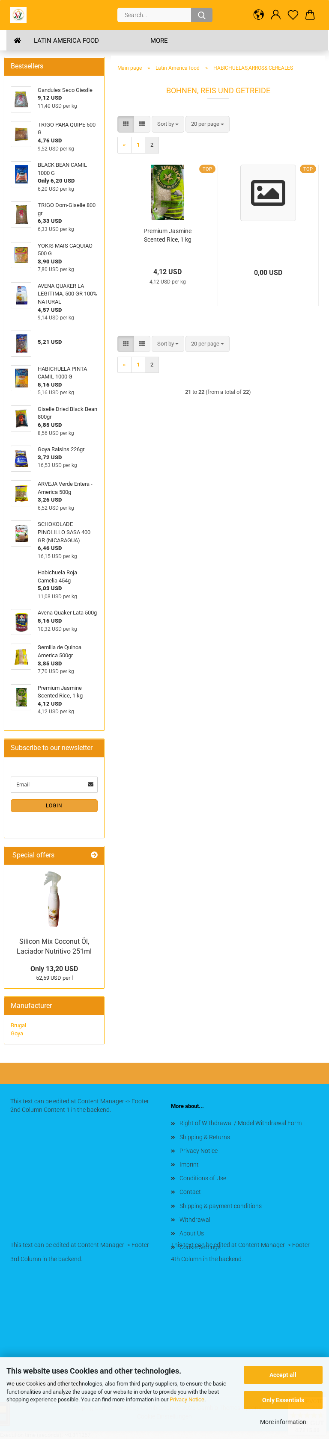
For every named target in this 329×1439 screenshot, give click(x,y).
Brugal (18, 1025)
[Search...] (201, 15)
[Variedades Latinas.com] (21, 15)
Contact (190, 1191)
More (159, 40)
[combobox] (168, 124)
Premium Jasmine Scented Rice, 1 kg (167, 235)
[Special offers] (94, 855)
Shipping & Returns (204, 1137)
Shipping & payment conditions (220, 1206)
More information (283, 1421)
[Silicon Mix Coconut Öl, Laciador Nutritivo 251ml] (54, 899)
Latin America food (66, 40)
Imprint (189, 1164)
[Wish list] (293, 15)
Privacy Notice (187, 1399)
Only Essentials (283, 1400)
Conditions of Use (202, 1178)
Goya (17, 1033)
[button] (258, 15)
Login (54, 806)
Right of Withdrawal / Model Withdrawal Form (240, 1123)
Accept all (282, 1374)
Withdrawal (194, 1219)
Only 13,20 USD (54, 969)
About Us (191, 1233)
